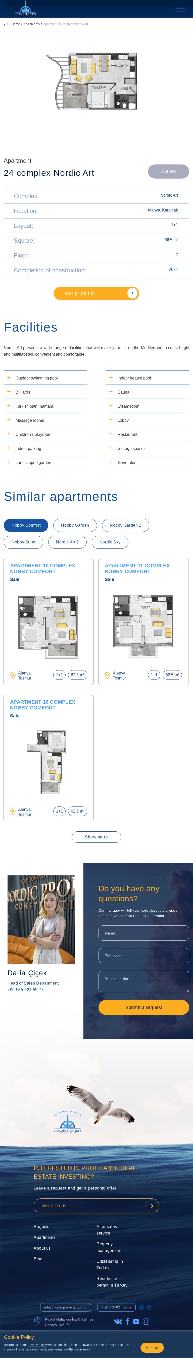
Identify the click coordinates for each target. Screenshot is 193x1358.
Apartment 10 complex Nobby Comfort (42, 568)
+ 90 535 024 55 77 (116, 1307)
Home (16, 24)
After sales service (106, 1229)
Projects (42, 1226)
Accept (152, 1348)
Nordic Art (169, 195)
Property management (108, 1247)
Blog (38, 1259)
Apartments (32, 24)
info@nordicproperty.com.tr (65, 1307)
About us (42, 1248)
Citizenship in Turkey (109, 1264)
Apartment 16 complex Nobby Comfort (42, 704)
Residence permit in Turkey (111, 1282)
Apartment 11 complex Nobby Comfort (137, 568)
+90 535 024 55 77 (26, 990)
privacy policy (37, 1345)
